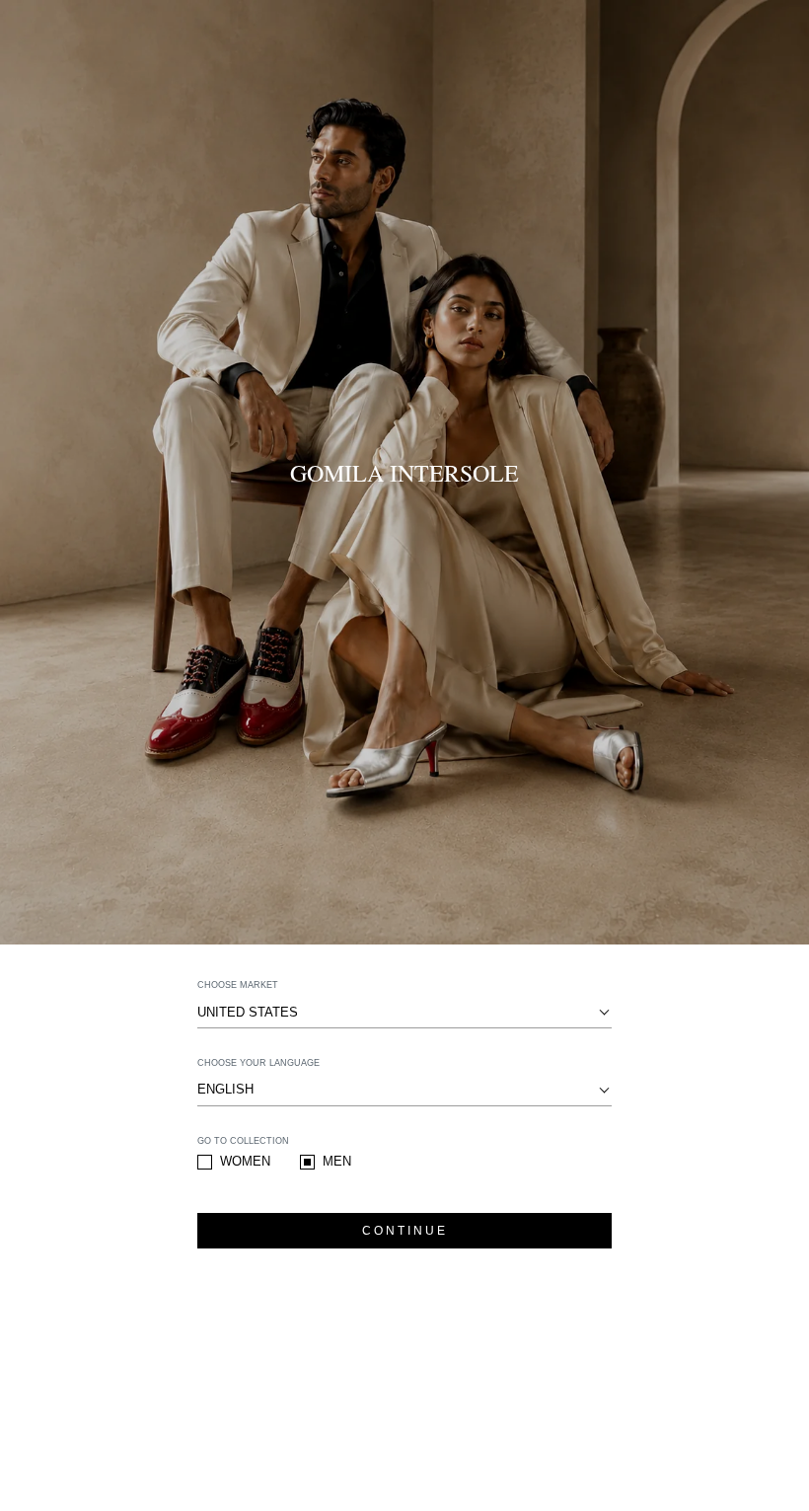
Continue (405, 1231)
